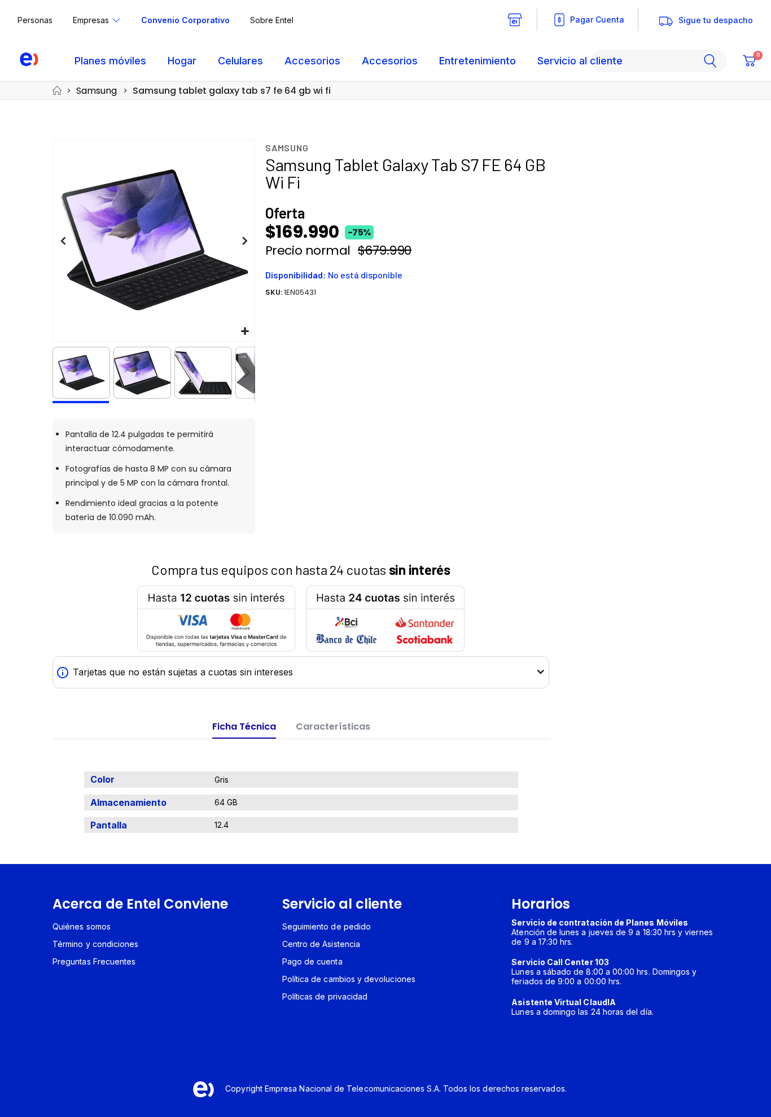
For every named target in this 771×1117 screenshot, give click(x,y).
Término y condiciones (95, 944)
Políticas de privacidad (325, 996)
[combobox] (659, 61)
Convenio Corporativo (185, 20)
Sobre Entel (271, 20)
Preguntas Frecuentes (93, 961)
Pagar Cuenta (597, 19)
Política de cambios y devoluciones (348, 979)
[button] (245, 332)
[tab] (244, 727)
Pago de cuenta (312, 961)
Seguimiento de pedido (326, 926)
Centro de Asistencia (321, 944)
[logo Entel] (23, 60)
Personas (34, 20)
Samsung (96, 90)
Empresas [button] (91, 20)
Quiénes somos (81, 926)
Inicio (56, 91)
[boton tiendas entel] (514, 20)
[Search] (714, 61)
